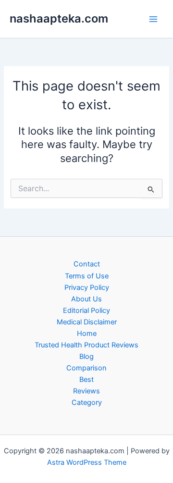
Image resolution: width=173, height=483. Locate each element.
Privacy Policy (86, 287)
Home (87, 333)
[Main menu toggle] (153, 19)
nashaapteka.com (59, 18)
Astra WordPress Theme (86, 462)
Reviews (86, 391)
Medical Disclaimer (87, 322)
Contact (87, 264)
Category (87, 402)
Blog (86, 356)
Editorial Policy (86, 310)
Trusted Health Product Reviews (86, 345)
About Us (86, 299)
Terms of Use (87, 276)
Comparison (86, 368)
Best (86, 379)
